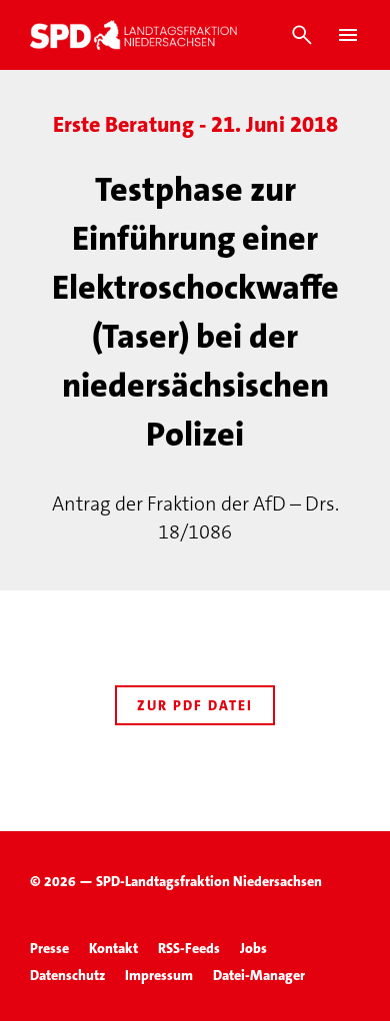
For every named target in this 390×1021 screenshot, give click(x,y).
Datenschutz (67, 975)
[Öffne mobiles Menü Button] (348, 35)
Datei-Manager (259, 975)
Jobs (253, 948)
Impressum (159, 975)
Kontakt (113, 948)
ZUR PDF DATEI (195, 705)
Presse (49, 948)
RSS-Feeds (189, 948)
